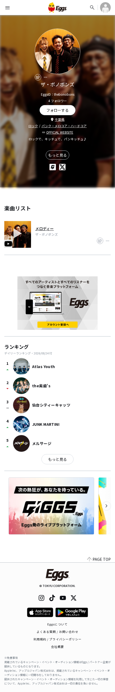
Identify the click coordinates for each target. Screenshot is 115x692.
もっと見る (57, 155)
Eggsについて (57, 624)
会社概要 (57, 646)
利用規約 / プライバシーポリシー (57, 639)
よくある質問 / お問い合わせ (58, 631)
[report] (45, 77)
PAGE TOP (102, 559)
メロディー (44, 228)
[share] (38, 77)
